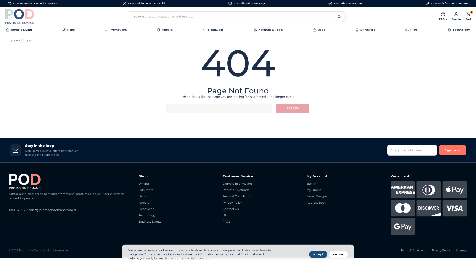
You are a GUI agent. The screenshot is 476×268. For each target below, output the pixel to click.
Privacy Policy (232, 202)
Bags (142, 196)
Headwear (146, 209)
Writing (144, 183)
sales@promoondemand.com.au (53, 210)
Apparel (144, 202)
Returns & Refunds (236, 190)
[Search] (339, 17)
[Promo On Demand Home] (70, 181)
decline (338, 254)
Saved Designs (317, 196)
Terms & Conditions (236, 196)
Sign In (311, 183)
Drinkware (146, 190)
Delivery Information (237, 183)
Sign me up (453, 150)
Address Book (316, 202)
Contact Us (231, 209)
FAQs (226, 221)
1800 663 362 (18, 210)
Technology (147, 215)
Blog (226, 215)
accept (318, 254)
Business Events (150, 221)
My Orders (314, 190)
